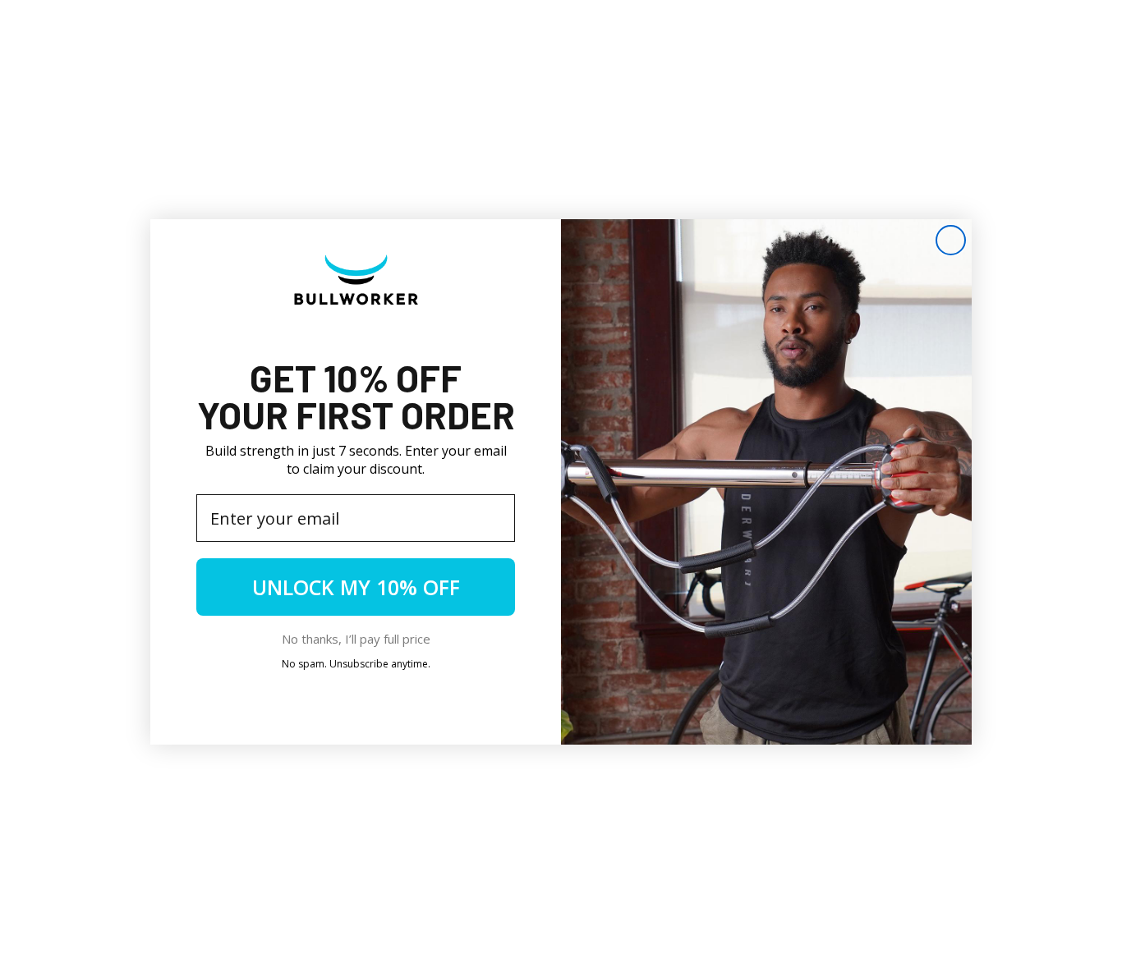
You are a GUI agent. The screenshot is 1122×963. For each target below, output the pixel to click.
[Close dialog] (950, 240)
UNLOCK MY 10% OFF (356, 587)
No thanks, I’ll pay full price (356, 639)
